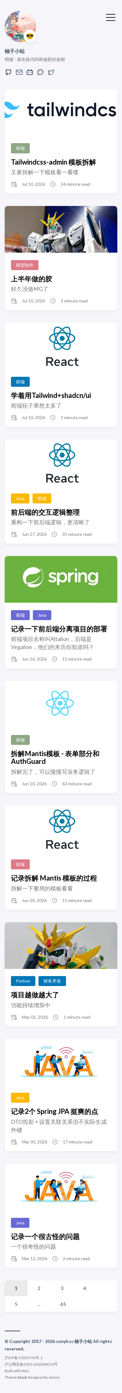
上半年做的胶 (31, 278)
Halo (25, 1370)
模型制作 (24, 265)
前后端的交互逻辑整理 (45, 512)
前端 (20, 148)
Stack (22, 1377)
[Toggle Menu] (110, 17)
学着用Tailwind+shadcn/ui (51, 395)
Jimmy (54, 1377)
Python (23, 981)
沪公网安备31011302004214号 (31, 1364)
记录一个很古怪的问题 (45, 1236)
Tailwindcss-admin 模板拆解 (53, 162)
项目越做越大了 (35, 994)
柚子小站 (15, 51)
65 (63, 1304)
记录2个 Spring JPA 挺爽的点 (54, 1111)
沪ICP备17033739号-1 (24, 1357)
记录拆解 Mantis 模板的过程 (54, 878)
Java (20, 498)
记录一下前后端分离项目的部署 (59, 628)
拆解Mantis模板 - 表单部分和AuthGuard (55, 757)
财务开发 (52, 981)
